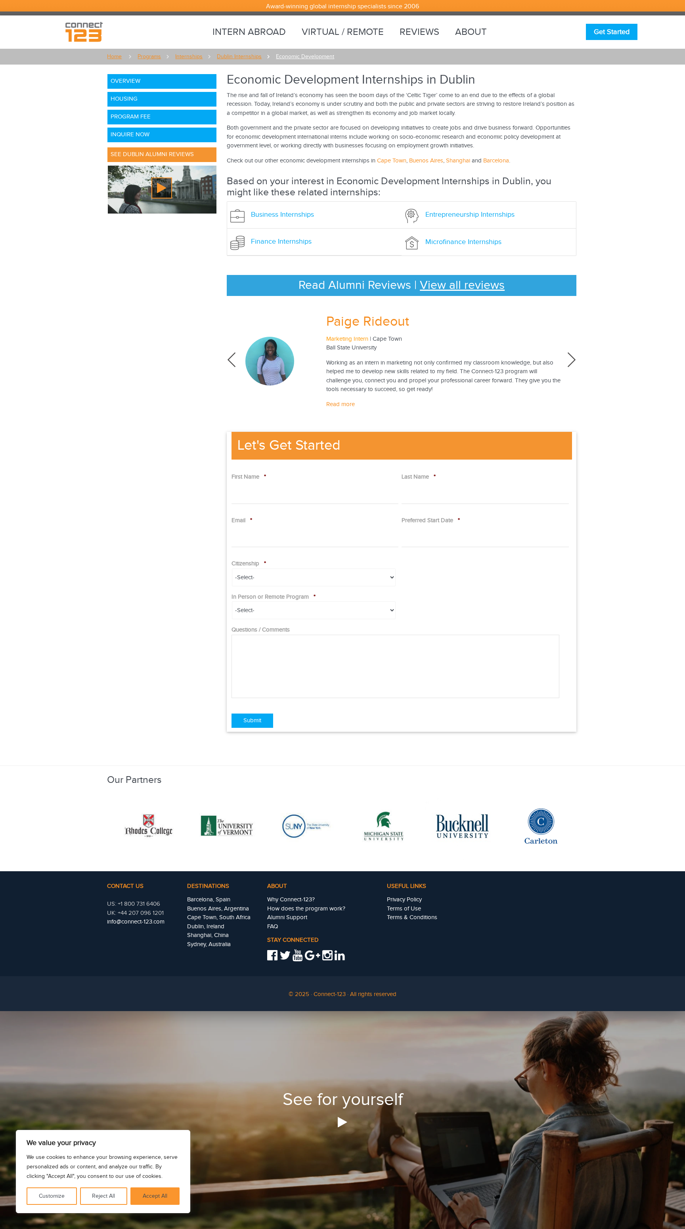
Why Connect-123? (291, 899)
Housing (124, 98)
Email (242, 520)
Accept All (155, 1196)
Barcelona (496, 160)
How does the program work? (306, 908)
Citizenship (249, 563)
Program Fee (131, 116)
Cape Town (391, 160)
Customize (52, 1196)
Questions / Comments (261, 629)
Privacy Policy (404, 899)
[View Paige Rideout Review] (275, 361)
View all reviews (462, 285)
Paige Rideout (367, 322)
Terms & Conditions (412, 917)
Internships (189, 56)
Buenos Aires (426, 160)
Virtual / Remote (343, 32)
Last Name (419, 476)
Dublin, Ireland (205, 926)
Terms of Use (404, 908)
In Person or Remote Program (274, 597)
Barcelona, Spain (208, 899)
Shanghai (458, 160)
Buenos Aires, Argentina (218, 908)
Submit (252, 720)
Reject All (103, 1196)
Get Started (612, 32)
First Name (249, 476)
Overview (125, 81)
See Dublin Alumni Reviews (152, 154)
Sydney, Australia (209, 944)
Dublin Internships (239, 56)
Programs (149, 56)
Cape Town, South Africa (219, 917)
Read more (340, 404)
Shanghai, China (208, 935)
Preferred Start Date (431, 520)
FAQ (272, 926)
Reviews (419, 32)
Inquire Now (130, 134)
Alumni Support (287, 917)
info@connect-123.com (136, 921)
